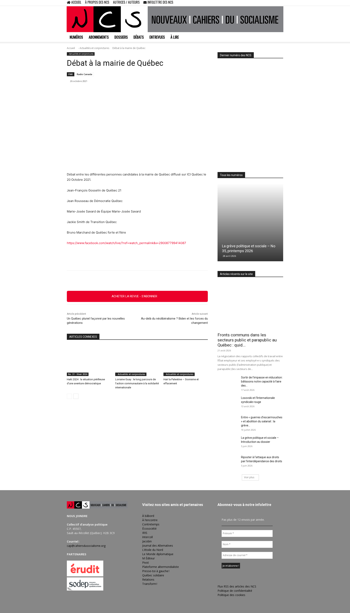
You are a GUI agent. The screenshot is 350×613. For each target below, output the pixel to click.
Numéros (76, 37)
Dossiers (121, 37)
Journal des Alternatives (157, 545)
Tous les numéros (231, 175)
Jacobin (147, 541)
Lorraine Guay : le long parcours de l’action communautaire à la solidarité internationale (137, 383)
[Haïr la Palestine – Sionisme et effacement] (185, 360)
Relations (148, 579)
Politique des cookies (231, 595)
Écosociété (149, 528)
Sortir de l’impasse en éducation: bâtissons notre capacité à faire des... (262, 381)
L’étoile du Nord (152, 550)
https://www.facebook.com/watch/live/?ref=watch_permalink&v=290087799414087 (126, 243)
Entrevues (157, 37)
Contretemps (150, 524)
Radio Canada (84, 74)
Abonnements (99, 37)
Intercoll (147, 537)
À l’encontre (150, 520)
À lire (175, 37)
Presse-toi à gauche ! (155, 571)
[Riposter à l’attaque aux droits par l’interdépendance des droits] (228, 462)
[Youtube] (280, 3)
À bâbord (148, 516)
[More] (159, 281)
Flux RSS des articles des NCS (237, 586)
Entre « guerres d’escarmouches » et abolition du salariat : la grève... (261, 421)
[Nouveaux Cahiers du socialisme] (175, 19)
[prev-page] (69, 396)
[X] (273, 3)
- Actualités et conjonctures (93, 48)
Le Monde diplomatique (157, 554)
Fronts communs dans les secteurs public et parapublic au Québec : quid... (247, 340)
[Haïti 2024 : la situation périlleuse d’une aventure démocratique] (89, 360)
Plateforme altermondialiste (160, 567)
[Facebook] (260, 3)
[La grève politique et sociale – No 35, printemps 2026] (250, 222)
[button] (254, 2)
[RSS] (267, 3)
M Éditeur (148, 558)
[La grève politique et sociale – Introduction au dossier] (228, 443)
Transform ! (149, 584)
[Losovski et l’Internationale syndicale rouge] (228, 403)
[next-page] (75, 396)
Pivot (145, 562)
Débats (138, 37)
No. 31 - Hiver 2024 (77, 374)
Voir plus (249, 477)
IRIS (144, 533)
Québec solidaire (153, 575)
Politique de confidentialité (235, 591)
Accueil (71, 48)
